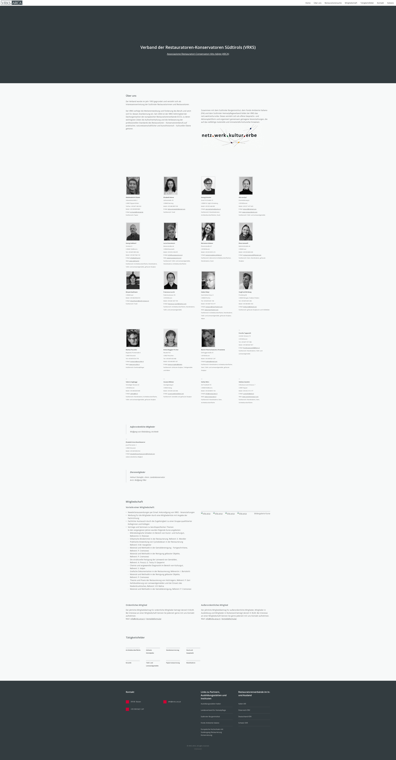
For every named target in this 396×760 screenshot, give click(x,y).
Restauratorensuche (333, 3)
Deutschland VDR (244, 716)
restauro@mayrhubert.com (213, 307)
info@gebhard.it (135, 258)
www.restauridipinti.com (249, 212)
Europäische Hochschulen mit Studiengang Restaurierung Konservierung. (212, 732)
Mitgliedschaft (351, 3)
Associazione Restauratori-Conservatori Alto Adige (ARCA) (198, 53)
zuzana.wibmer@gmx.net (176, 394)
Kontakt (380, 3)
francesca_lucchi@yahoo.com (177, 304)
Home (308, 3)
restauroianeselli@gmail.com (252, 255)
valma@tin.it (134, 394)
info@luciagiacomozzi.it (175, 255)
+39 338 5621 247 (137, 709)
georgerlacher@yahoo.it (213, 209)
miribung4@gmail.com (250, 307)
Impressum (198, 749)
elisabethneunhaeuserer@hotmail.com (142, 454)
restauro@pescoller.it (137, 361)
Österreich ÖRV (244, 710)
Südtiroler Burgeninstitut (210, 716)
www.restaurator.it (210, 397)
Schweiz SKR (243, 723)
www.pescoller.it (134, 364)
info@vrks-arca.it (137, 619)
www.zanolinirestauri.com (250, 397)
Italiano (390, 3)
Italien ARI (242, 704)
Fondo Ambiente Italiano (210, 723)
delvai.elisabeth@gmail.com (176, 209)
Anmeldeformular (153, 619)
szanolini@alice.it (248, 394)
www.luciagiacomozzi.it (174, 258)
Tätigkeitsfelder (367, 3)
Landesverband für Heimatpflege (213, 710)
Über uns (317, 3)
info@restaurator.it (211, 394)
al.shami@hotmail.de (136, 212)
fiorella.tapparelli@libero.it (251, 348)
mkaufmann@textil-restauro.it (139, 301)
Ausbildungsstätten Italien (211, 704)
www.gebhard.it (134, 261)
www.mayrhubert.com (211, 310)
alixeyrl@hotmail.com (249, 209)
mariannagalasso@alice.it (213, 255)
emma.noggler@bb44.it (175, 364)
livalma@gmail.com (211, 361)
